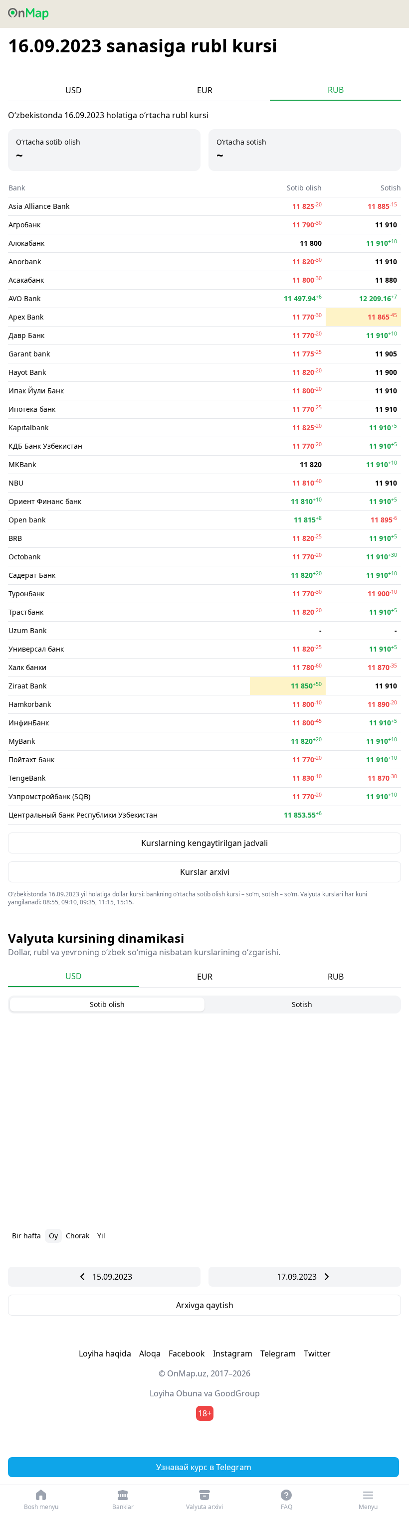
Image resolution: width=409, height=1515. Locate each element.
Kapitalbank (28, 427)
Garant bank (29, 353)
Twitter (317, 1353)
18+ (204, 1413)
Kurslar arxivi (204, 871)
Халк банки (27, 667)
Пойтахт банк (31, 759)
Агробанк (24, 224)
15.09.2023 (112, 1276)
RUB (336, 89)
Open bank (26, 519)
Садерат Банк (31, 575)
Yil (101, 1235)
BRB (15, 538)
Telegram (278, 1353)
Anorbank (24, 261)
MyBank (21, 741)
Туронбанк (26, 593)
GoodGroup (237, 1393)
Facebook (187, 1353)
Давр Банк (26, 335)
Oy (53, 1235)
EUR (204, 90)
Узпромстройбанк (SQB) (49, 796)
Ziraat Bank (27, 685)
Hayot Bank (27, 372)
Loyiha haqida (105, 1353)
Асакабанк (26, 280)
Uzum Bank (27, 630)
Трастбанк (25, 612)
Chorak (77, 1235)
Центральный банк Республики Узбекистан (83, 815)
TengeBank (26, 778)
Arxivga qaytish (204, 1305)
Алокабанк (26, 243)
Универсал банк (36, 649)
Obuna (189, 1393)
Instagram (232, 1353)
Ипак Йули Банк (36, 390)
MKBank (22, 464)
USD (73, 90)
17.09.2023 (297, 1276)
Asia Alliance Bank (38, 206)
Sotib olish (107, 1004)
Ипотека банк (31, 409)
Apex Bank (25, 317)
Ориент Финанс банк (44, 501)
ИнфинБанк (28, 722)
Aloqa (150, 1353)
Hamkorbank (29, 704)
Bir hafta (26, 1235)
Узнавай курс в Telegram (203, 1467)
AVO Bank (24, 298)
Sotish (302, 1004)
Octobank (24, 556)
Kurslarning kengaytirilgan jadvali (204, 843)
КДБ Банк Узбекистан (45, 446)
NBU (15, 483)
